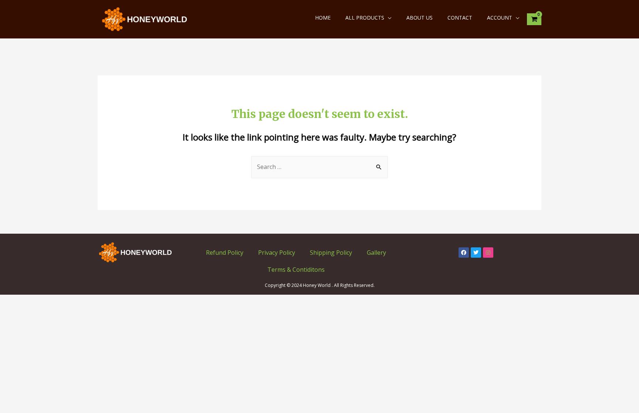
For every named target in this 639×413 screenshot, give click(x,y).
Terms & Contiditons (296, 269)
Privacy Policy (276, 252)
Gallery (376, 252)
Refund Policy (224, 252)
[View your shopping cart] (534, 19)
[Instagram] (488, 252)
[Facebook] (464, 252)
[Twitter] (476, 252)
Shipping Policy (331, 252)
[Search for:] (319, 167)
